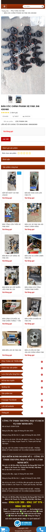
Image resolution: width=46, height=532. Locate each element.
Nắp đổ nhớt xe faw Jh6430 (10, 194)
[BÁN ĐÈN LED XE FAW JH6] (11, 338)
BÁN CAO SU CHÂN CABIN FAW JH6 (34, 257)
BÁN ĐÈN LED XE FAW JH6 (11, 350)
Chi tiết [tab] (6, 139)
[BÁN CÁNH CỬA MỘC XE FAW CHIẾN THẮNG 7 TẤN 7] (11, 306)
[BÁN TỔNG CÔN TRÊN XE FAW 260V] (11, 212)
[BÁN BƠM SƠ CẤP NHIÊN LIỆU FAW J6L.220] (11, 275)
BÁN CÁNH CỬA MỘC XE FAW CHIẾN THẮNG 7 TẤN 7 (11, 321)
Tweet (16, 116)
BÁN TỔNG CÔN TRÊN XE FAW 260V (11, 225)
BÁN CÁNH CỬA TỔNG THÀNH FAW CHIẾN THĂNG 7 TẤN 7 (33, 289)
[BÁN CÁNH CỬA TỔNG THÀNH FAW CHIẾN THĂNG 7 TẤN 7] (34, 275)
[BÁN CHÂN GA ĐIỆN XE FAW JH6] (34, 306)
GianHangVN (27, 531)
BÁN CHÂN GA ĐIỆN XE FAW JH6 (33, 320)
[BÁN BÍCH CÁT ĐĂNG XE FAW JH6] (11, 244)
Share (6, 116)
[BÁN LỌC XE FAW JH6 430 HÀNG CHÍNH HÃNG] (34, 212)
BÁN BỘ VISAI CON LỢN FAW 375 (33, 194)
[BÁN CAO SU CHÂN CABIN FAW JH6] (34, 244)
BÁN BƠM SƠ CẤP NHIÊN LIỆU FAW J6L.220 (11, 288)
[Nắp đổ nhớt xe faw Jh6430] (11, 181)
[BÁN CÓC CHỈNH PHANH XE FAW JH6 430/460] (23, 55)
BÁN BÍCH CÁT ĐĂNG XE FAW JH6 (11, 257)
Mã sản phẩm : (9, 121)
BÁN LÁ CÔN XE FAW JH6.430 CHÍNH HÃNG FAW (34, 351)
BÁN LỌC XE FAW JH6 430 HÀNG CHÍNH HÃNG (34, 225)
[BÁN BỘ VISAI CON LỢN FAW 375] (34, 181)
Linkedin (27, 116)
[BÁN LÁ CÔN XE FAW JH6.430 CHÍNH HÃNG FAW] (34, 338)
